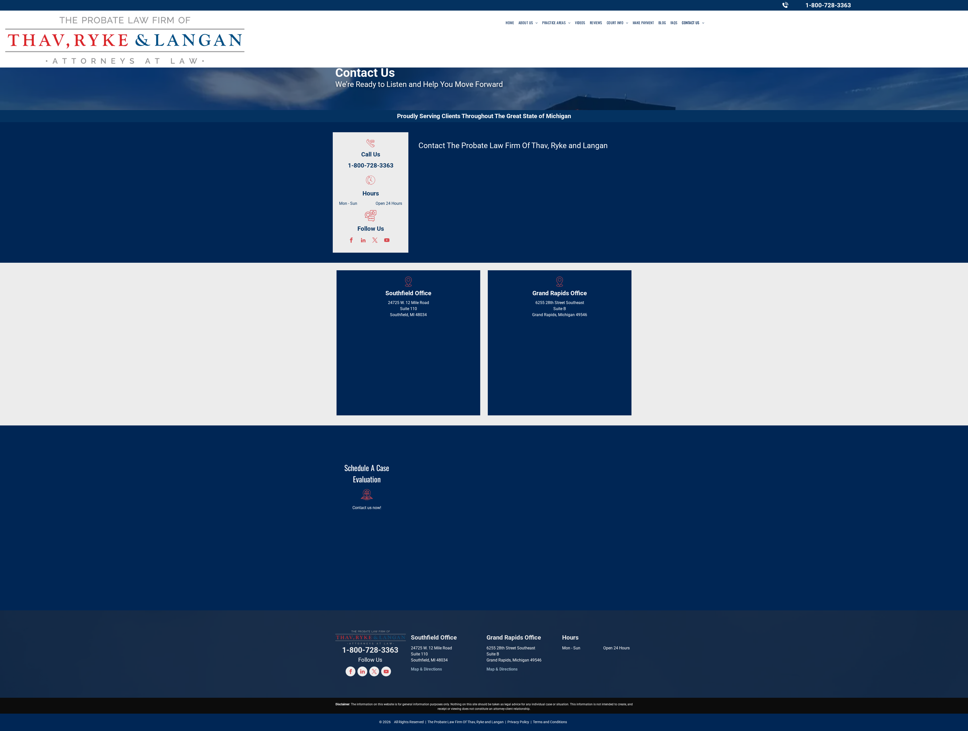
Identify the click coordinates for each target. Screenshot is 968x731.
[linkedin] (363, 240)
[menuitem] (509, 22)
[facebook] (351, 240)
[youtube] (387, 240)
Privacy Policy (518, 722)
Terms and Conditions (550, 722)
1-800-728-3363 (828, 5)
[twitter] (375, 240)
